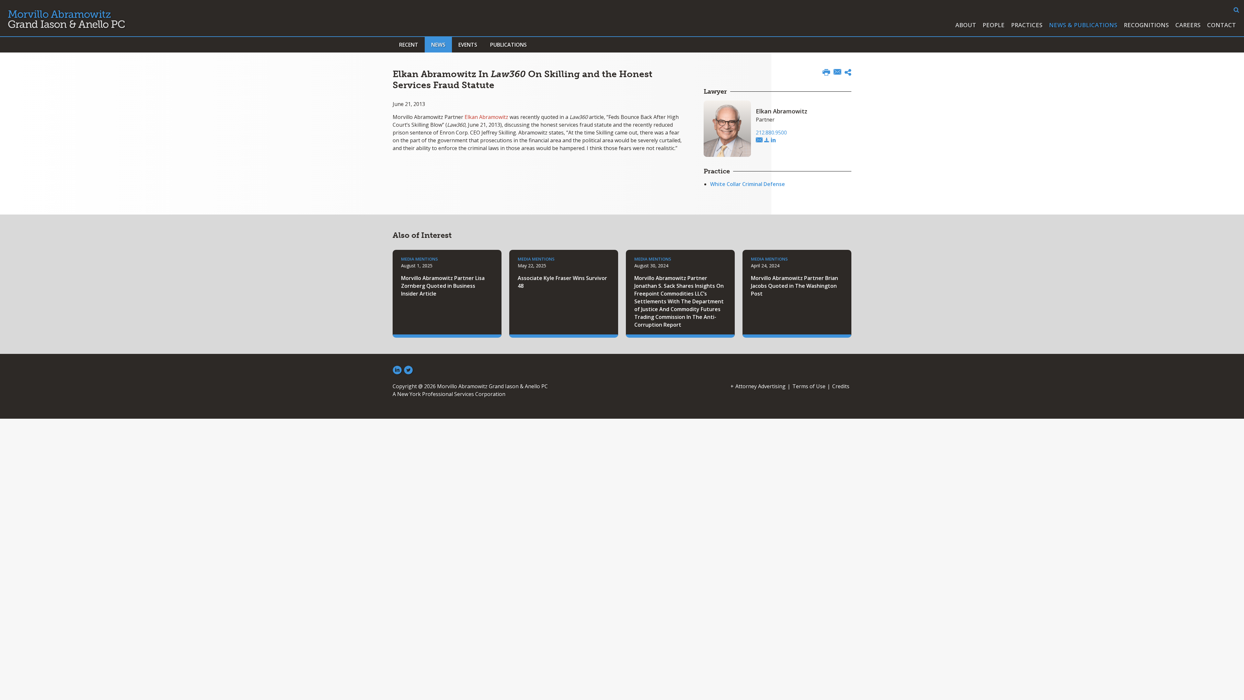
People (994, 25)
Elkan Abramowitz (486, 117)
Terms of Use (808, 386)
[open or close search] (1236, 10)
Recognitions (1146, 25)
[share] (848, 73)
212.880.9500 (771, 132)
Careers (1188, 25)
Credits (840, 386)
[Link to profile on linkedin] (773, 140)
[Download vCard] (766, 140)
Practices (1026, 25)
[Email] (837, 72)
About (965, 25)
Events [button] (467, 44)
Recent (408, 44)
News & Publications (1083, 25)
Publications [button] (508, 44)
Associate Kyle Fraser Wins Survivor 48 (562, 281)
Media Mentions (419, 259)
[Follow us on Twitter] (408, 370)
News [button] (438, 44)
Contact (1221, 25)
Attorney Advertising (760, 386)
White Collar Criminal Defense (747, 184)
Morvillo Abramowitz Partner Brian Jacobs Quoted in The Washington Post (794, 285)
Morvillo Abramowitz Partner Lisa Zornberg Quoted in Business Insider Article (443, 285)
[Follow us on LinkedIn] (397, 370)
